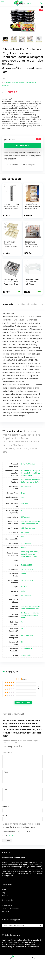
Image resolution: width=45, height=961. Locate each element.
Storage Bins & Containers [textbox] (22, 925)
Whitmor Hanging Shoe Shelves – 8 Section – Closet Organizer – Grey (11, 207)
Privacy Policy (7, 905)
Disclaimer (6, 911)
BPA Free (24, 504)
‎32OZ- (23, 561)
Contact (5, 896)
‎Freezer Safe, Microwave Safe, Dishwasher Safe (30, 481)
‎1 (21, 510)
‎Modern (24, 587)
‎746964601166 (26, 565)
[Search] (41, 3)
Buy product (22, 145)
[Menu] (2, 3)
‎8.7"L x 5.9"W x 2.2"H (28, 464)
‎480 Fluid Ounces (28, 528)
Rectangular (26, 543)
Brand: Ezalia (26, 655)
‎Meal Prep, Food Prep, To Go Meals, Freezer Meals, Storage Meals (30, 473)
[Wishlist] (33, 958)
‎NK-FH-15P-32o (27, 569)
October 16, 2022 (27, 648)
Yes (22, 497)
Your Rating (7, 747)
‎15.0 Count (25, 532)
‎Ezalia (23, 547)
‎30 (22, 600)
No (22, 622)
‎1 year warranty (27, 635)
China (23, 573)
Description (8, 304)
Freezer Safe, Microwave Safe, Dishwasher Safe (30, 522)
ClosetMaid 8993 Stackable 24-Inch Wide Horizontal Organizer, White (32, 284)
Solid (23, 591)
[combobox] (22, 925)
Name (6, 807)
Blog (3, 893)
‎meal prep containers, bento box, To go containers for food (30, 554)
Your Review (8, 752)
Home (4, 890)
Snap (23, 493)
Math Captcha (9, 831)
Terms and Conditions (10, 908)
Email (5, 815)
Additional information (27, 304)
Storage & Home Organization (15, 82)
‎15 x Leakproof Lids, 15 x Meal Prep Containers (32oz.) (30, 615)
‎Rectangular (26, 486)
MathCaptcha (10, 836)
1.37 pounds (25, 517)
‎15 (22, 642)
